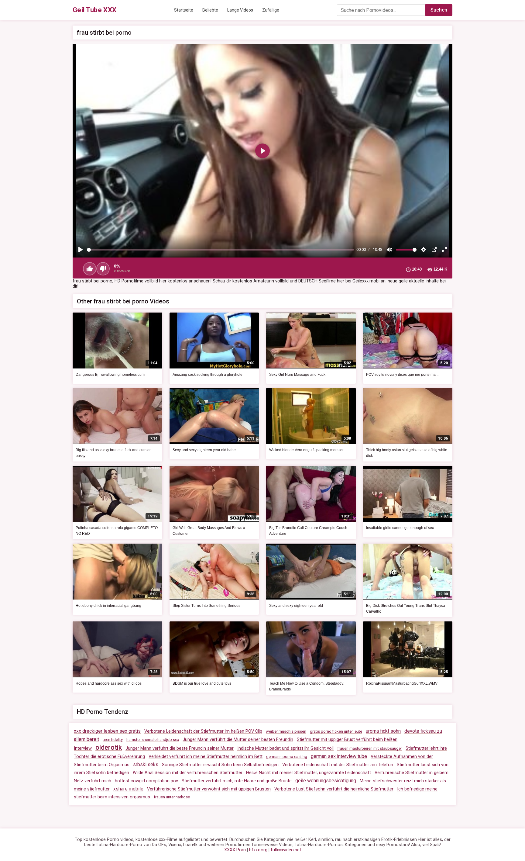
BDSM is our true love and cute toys (202, 683)
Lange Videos (240, 10)
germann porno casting (286, 756)
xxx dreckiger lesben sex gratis (107, 731)
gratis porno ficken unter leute (336, 731)
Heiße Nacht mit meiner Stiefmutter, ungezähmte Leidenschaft (308, 772)
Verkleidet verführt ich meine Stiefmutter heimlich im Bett (205, 756)
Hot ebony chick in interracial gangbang (108, 605)
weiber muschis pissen (286, 731)
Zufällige (270, 10)
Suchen (439, 10)
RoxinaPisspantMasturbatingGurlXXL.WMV (401, 683)
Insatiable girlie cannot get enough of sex (400, 528)
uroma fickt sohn (383, 731)
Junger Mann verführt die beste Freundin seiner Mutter (179, 748)
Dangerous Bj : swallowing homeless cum (110, 374)
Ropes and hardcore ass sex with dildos (109, 683)
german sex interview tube (339, 756)
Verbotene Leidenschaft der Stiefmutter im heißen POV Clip (203, 731)
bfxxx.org (258, 849)
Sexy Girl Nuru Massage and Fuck (297, 374)
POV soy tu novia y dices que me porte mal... (402, 374)
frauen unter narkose (172, 797)
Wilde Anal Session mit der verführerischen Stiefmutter (187, 772)
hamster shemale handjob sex (152, 739)
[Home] (95, 10)
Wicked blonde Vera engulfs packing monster (306, 450)
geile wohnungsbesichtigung (325, 780)
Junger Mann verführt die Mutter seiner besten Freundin (238, 739)
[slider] (220, 250)
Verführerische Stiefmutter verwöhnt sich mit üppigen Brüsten (209, 789)
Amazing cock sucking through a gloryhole (207, 374)
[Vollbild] (444, 249)
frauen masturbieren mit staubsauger (369, 748)
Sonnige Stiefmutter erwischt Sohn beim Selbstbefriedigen (220, 764)
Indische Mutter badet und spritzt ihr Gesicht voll (285, 748)
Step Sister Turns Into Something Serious (206, 605)
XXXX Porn (235, 849)
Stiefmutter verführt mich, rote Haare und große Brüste (237, 780)
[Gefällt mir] (89, 268)
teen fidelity (113, 739)
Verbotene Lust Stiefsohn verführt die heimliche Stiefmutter (333, 789)
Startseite (183, 10)
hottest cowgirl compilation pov (146, 780)
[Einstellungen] (423, 249)
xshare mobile (128, 789)
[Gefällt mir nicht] (103, 268)
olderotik (108, 747)
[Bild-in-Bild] (434, 249)
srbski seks (145, 764)
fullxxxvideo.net (286, 849)
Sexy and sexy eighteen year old (296, 605)
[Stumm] (389, 249)
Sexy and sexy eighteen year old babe (204, 450)
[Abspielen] (80, 249)
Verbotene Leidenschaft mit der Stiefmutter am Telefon (337, 764)
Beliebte (210, 10)
